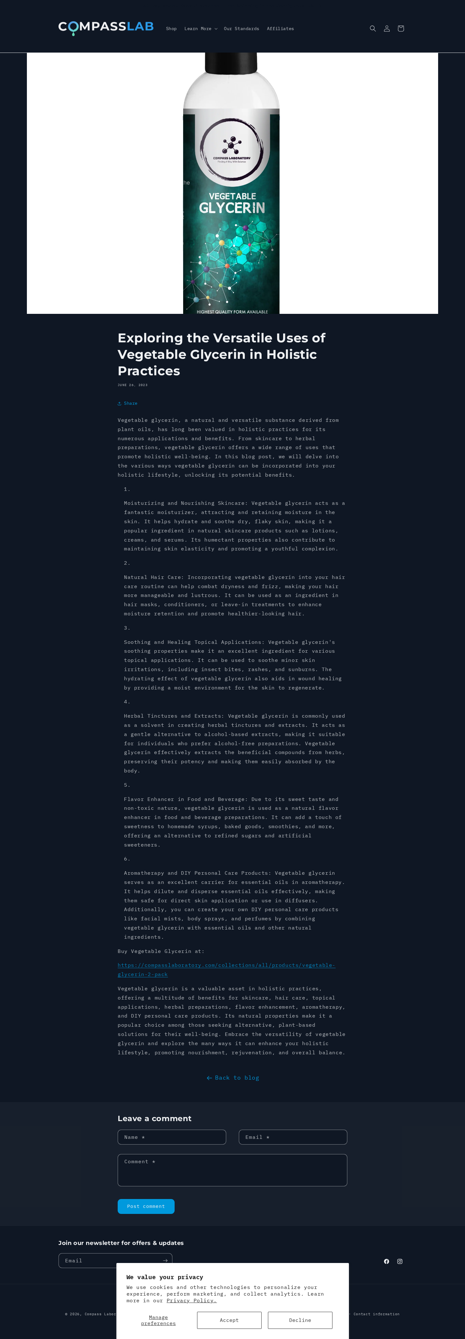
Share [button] (131, 403)
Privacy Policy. (192, 1300)
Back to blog (237, 1077)
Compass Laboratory (107, 1314)
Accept (229, 1320)
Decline (300, 1320)
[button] (200, 28)
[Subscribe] (165, 1260)
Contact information (377, 1314)
